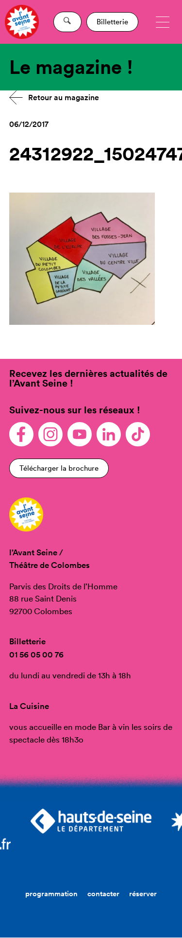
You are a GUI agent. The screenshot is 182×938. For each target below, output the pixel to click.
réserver (143, 893)
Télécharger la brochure (59, 468)
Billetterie (112, 21)
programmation (51, 893)
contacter (103, 893)
